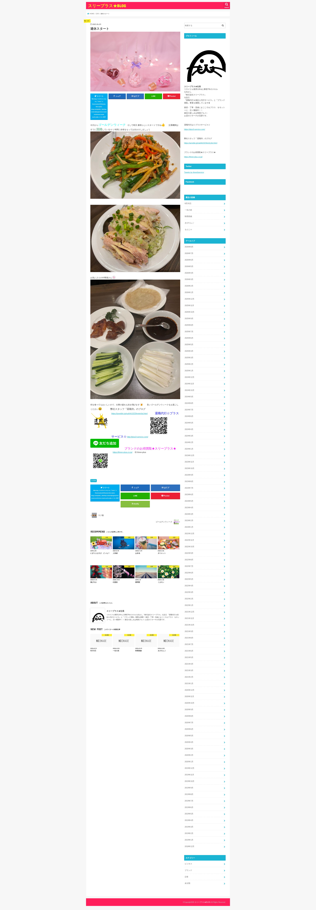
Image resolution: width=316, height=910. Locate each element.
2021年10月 (189, 625)
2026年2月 (189, 286)
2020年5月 (189, 736)
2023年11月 (189, 462)
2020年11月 (189, 696)
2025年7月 (189, 332)
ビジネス (188, 864)
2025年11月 (189, 305)
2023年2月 (189, 520)
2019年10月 (189, 781)
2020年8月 (189, 716)
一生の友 (188, 210)
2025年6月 (189, 338)
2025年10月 (189, 312)
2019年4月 (189, 820)
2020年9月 (189, 710)
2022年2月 (189, 599)
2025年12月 (189, 299)
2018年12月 (189, 846)
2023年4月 (189, 508)
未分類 (187, 883)
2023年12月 (189, 455)
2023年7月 (189, 488)
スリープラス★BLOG (107, 5)
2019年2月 (189, 833)
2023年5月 (189, 501)
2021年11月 (189, 618)
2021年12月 (189, 612)
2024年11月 (189, 384)
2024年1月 (189, 449)
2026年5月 (189, 266)
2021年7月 (189, 644)
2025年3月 (189, 358)
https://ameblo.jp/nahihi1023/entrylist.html (129, 413)
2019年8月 (189, 794)
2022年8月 (189, 560)
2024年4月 (189, 429)
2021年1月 (189, 684)
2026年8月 (189, 247)
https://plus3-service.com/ (194, 129)
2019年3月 (189, 827)
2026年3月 (189, 279)
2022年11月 (189, 540)
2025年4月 (189, 351)
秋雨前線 (188, 216)
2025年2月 (189, 364)
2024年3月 (189, 436)
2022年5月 (189, 579)
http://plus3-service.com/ (137, 437)
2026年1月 (189, 292)
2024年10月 (189, 390)
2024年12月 (189, 377)
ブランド (188, 870)
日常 (94, 480)
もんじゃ (188, 229)
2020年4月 (189, 742)
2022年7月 (189, 566)
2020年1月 (189, 762)
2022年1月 (189, 605)
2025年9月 (189, 319)
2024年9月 (189, 397)
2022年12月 (189, 534)
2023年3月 (189, 514)
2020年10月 (189, 703)
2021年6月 (189, 651)
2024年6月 (189, 416)
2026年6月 (189, 260)
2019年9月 (189, 788)
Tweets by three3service (194, 172)
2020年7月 (189, 723)
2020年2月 (189, 755)
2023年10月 (189, 468)
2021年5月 (189, 657)
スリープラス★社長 (115, 611)
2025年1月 (189, 371)
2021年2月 (189, 677)
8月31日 (188, 203)
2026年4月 (189, 273)
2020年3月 (189, 749)
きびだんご (189, 223)
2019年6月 (189, 807)
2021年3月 (189, 670)
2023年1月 (189, 527)
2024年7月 (189, 410)
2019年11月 (189, 775)
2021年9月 (189, 631)
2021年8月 (189, 638)
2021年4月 (189, 664)
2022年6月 (189, 573)
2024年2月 (189, 442)
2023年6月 (189, 494)
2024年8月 (189, 403)
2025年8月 (189, 325)
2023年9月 (189, 475)
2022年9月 (189, 553)
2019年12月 (189, 768)
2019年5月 (189, 814)
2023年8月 (189, 481)
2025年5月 (189, 345)
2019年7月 (189, 801)
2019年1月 (189, 840)
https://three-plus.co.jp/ (122, 452)
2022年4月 (189, 586)
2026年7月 (189, 253)
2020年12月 (189, 690)
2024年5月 (189, 423)
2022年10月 (189, 547)
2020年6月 (189, 729)
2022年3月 (189, 592)
